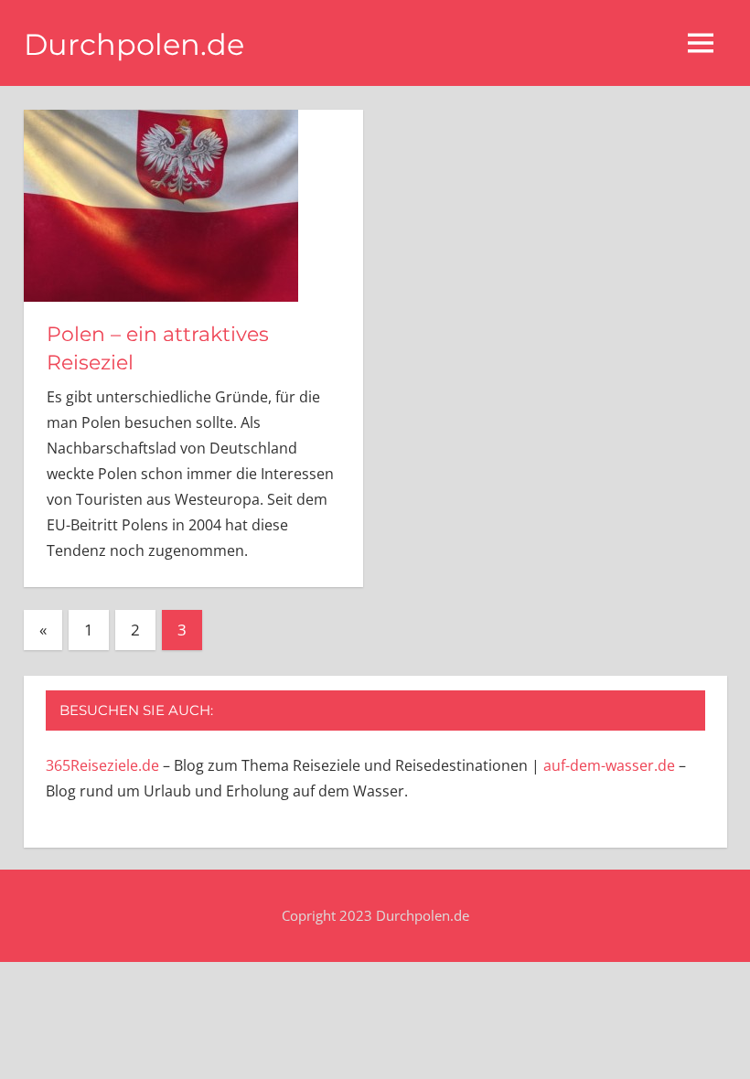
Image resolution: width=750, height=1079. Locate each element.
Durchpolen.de (134, 44)
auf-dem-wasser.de (609, 765)
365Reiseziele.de (102, 765)
